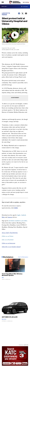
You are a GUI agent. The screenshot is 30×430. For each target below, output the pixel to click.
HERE (16, 208)
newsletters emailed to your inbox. (18, 221)
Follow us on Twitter (7, 236)
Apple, (19, 215)
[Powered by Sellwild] (26, 344)
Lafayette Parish (6, 13)
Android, (23, 215)
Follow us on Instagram (8, 243)
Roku (3, 217)
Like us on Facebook (7, 240)
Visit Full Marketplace (23, 257)
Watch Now (25, 2)
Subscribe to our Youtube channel (11, 247)
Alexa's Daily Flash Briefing (10, 233)
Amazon (10, 217)
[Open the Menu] (2, 2)
